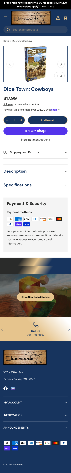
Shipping (8, 104)
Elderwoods (17, 464)
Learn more (47, 6)
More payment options (35, 139)
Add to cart (47, 120)
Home (6, 41)
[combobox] (35, 29)
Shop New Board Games (35, 297)
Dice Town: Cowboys (22, 41)
